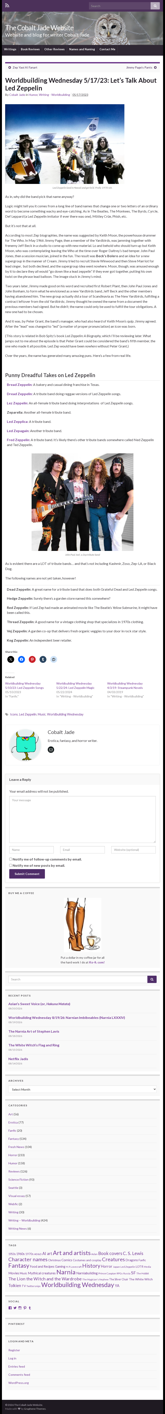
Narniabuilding (87, 1273)
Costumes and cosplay (87, 1260)
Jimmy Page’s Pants (139, 67)
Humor (33, 94)
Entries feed (16, 1366)
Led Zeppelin (28, 714)
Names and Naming (82, 49)
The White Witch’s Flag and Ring (33, 1045)
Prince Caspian (107, 1273)
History (91, 1265)
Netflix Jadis (18, 1059)
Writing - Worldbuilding (54, 94)
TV (24, 1286)
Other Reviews (54, 49)
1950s (12, 1254)
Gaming (60, 1266)
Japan (116, 1266)
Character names (27, 1259)
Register (14, 1350)
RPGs (120, 1273)
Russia (126, 1273)
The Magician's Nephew (95, 1279)
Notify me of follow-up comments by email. (47, 859)
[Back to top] (155, 1404)
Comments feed (19, 1374)
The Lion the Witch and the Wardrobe (45, 1278)
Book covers (110, 1253)
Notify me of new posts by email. (39, 865)
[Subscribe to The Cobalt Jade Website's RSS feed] (7, 5)
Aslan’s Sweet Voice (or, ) (39, 1004)
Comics (66, 1260)
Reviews (14, 1171)
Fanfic (12, 1130)
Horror (12, 1155)
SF (133, 1272)
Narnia (66, 1272)
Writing (13, 1212)
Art (10, 1114)
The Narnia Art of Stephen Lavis (33, 1031)
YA (117, 1285)
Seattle (13, 1187)
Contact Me (107, 49)
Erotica (13, 1122)
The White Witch (141, 1279)
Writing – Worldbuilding (24, 1220)
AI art (47, 1253)
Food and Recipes (42, 1266)
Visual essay (16, 1196)
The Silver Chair (118, 1279)
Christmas (54, 1260)
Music (42, 714)
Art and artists (72, 1252)
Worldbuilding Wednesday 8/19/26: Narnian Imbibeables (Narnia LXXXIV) (66, 1017)
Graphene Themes (35, 1408)
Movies (13, 1273)
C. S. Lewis (133, 1253)
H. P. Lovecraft (74, 1266)
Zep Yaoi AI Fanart (25, 67)
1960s (20, 1254)
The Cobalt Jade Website (39, 27)
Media (147, 1266)
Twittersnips (33, 1286)
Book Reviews (30, 49)
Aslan (94, 1254)
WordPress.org (18, 1383)
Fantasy (13, 1138)
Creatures (113, 1259)
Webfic (13, 1204)
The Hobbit (142, 1273)
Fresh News (16, 1147)
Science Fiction (18, 1179)
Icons (14, 714)
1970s (29, 1254)
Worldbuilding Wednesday (65, 714)
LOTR (139, 1266)
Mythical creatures (42, 1273)
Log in (12, 1358)
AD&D (38, 1254)
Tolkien (14, 1285)
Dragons (131, 1260)
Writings (10, 49)
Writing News (17, 1228)
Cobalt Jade (17, 94)
